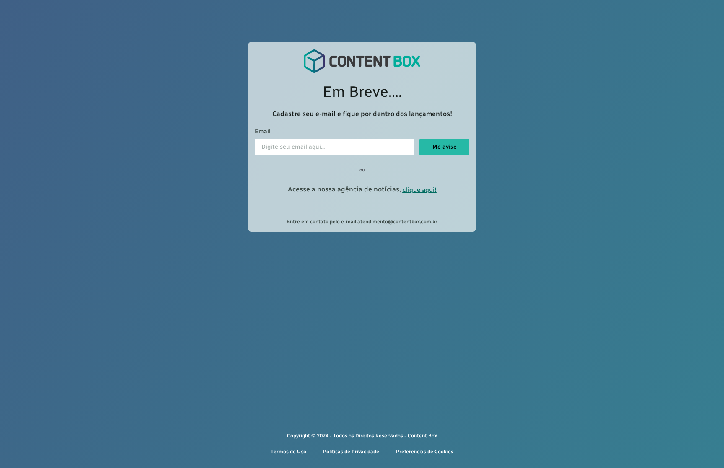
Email (263, 132)
